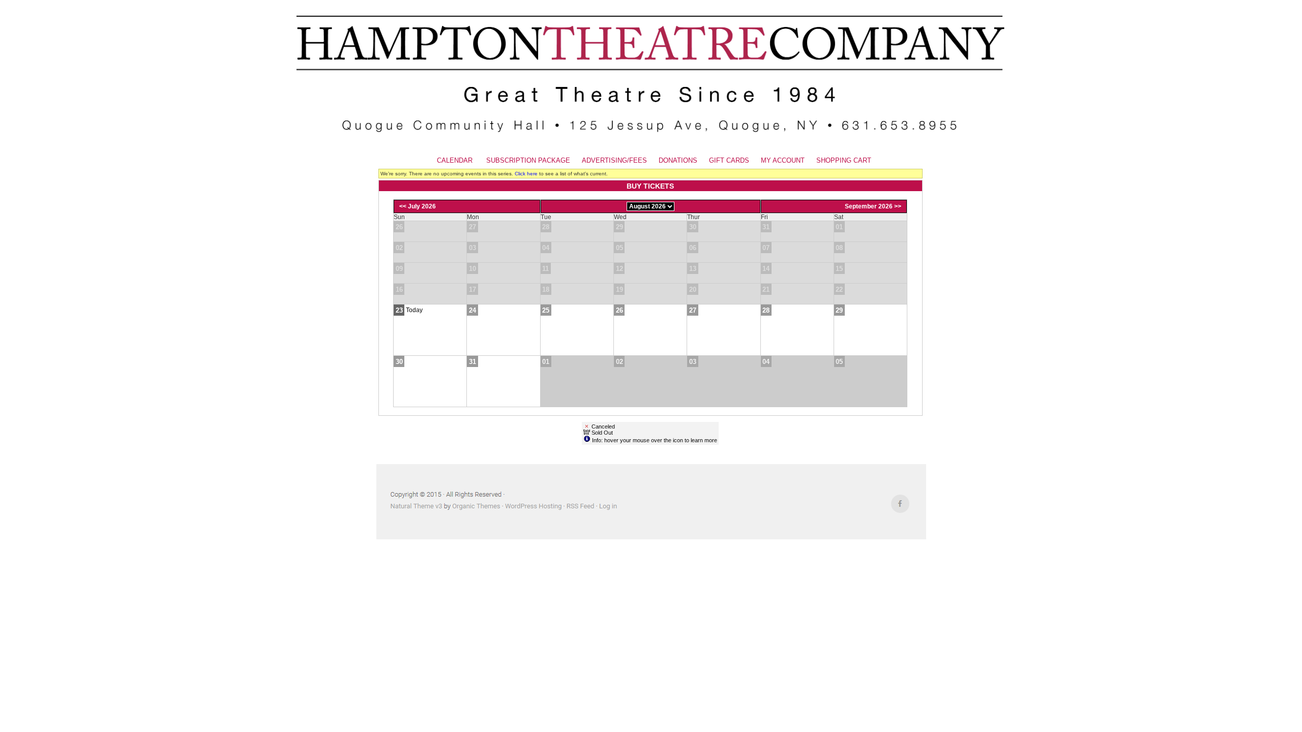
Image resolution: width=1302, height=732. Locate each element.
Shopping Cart (843, 160)
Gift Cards (729, 160)
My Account (782, 160)
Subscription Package (528, 160)
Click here (526, 173)
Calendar (454, 160)
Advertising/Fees (614, 160)
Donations (678, 160)
